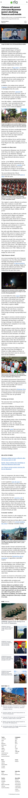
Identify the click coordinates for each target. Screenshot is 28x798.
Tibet (2, 746)
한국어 (16, 743)
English (16, 753)
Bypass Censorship (5, 784)
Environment (4, 754)
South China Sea (4, 753)
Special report (4, 764)
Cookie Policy (18, 786)
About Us (17, 779)
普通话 (16, 738)
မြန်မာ (16, 742)
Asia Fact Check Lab (5, 756)
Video (2, 773)
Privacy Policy (18, 784)
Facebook (3, 781)
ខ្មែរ (15, 746)
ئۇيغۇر (16, 749)
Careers (16, 789)
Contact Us (17, 790)
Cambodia (3, 738)
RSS (16, 773)
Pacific (2, 751)
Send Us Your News (5, 787)
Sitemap (3, 786)
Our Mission (17, 781)
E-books (3, 766)
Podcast (16, 761)
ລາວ (16, 745)
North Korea (3, 745)
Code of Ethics (18, 787)
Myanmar (3, 743)
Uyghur (2, 748)
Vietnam (3, 749)
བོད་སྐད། (16, 748)
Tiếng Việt (17, 751)
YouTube (3, 779)
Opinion (3, 763)
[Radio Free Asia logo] (14, 2)
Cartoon (3, 761)
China (2, 740)
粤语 (16, 740)
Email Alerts (17, 774)
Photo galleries (4, 774)
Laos (2, 742)
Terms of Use (18, 783)
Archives (3, 767)
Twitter (2, 783)
